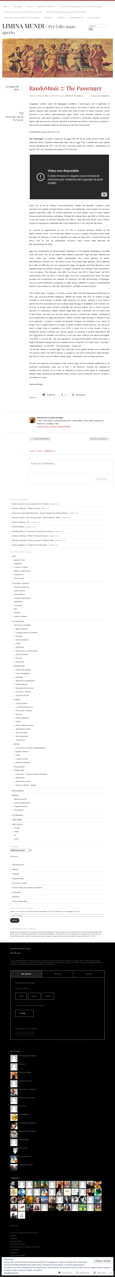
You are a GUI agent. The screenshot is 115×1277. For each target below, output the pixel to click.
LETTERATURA (18, 621)
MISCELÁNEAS (18, 791)
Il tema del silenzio (23, 673)
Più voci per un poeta (24, 710)
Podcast (19, 714)
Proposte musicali (21, 806)
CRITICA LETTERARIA (22, 625)
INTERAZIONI (19, 666)
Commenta (101, 479)
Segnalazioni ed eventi (24, 688)
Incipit (18, 643)
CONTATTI (61, 18)
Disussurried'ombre (17, 1244)
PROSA (16, 744)
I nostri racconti (22, 759)
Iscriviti (14, 920)
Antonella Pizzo (18, 865)
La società (18, 605)
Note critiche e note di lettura (27, 651)
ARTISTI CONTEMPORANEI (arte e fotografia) (66, 12)
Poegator (15, 874)
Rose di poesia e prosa (24, 725)
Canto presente (21, 703)
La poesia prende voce (24, 707)
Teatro (16, 831)
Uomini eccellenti (20, 616)
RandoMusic (79, 96)
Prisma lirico (19, 574)
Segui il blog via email (22, 908)
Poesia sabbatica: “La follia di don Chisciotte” (29, 545)
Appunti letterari (22, 629)
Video (16, 839)
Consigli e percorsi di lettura (26, 632)
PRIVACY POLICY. (90, 936)
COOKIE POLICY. (11, 1273)
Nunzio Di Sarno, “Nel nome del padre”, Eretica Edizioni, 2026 (35, 517)
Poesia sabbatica (22, 718)
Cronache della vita (21, 587)
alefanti (15, 869)
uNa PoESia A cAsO (23, 729)
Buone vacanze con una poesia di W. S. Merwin (30, 504)
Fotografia (18, 563)
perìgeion (15, 897)
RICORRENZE (17, 815)
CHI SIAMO (18, 6)
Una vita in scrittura (23, 692)
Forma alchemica (22, 640)
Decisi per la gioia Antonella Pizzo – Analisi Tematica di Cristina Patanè (39, 513)
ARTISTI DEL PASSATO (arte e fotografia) (22, 18)
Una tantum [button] (26, 974)
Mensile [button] (57, 974)
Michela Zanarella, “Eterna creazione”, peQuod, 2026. (33, 540)
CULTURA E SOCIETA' (20, 583)
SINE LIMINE (17, 820)
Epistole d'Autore (22, 751)
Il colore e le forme (21, 567)
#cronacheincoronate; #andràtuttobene (31, 748)
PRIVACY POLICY (94, 18)
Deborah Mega (44, 96)
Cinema (17, 828)
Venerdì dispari (18, 527)
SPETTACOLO (17, 824)
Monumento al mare (23, 781)
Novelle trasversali (23, 762)
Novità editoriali (22, 684)
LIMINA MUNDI (23, 26)
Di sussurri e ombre (19, 883)
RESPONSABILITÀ (76, 18)
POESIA (17, 700)
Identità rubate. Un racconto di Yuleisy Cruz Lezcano (32, 531)
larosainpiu (16, 892)
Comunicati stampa (23, 670)
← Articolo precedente (40, 439)
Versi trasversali (22, 736)
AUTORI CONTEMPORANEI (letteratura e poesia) (81, 6)
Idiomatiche (20, 778)
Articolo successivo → (99, 439)
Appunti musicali (58, 96)
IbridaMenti (18, 602)
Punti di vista (19, 578)
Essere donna (19, 591)
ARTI (14, 556)
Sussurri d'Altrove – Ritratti (26, 785)
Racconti (19, 658)
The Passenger (18, 120)
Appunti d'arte (19, 560)
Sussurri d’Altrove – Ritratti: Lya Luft (26, 508)
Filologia (19, 636)
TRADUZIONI (19, 770)
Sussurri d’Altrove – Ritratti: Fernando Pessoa (29, 536)
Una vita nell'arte (22, 695)
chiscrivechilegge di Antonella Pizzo (24, 1233)
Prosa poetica (19, 767)
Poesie (18, 722)
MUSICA (69, 96)
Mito (15, 609)
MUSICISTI (48, 18)
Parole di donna (22, 654)
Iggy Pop (20, 117)
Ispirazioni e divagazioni (25, 681)
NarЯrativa (20, 647)
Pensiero (17, 613)
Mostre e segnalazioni (22, 571)
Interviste (19, 677)
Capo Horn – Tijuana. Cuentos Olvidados (31, 774)
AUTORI (30, 6)
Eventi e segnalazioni (22, 803)
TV (15, 835)
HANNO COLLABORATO (46, 6)
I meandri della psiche (22, 598)
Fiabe (18, 755)
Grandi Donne (19, 594)
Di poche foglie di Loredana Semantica (27, 887)
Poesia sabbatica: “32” (20, 522)
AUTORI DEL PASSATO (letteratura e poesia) (23, 12)
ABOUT (6, 6)
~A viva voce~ (21, 740)
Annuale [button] (89, 974)
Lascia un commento (101, 96)
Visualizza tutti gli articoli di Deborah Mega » (54, 427)
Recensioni (20, 662)
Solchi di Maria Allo (19, 901)
